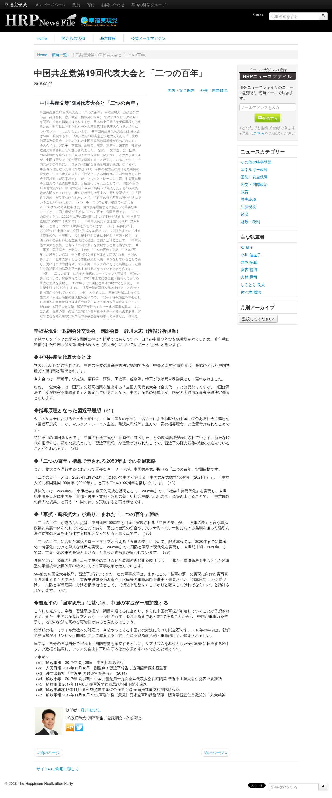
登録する (270, 118)
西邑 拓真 (249, 262)
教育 (244, 191)
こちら (259, 133)
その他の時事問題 (256, 162)
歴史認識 (248, 199)
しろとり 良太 (253, 284)
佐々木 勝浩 (251, 292)
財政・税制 (250, 221)
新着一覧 (59, 54)
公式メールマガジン (148, 38)
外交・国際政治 (213, 90)
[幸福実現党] (99, 20)
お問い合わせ (112, 4)
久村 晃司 (249, 277)
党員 (76, 4)
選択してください (257, 319)
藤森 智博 (249, 269)
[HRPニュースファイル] (41, 18)
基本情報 (108, 38)
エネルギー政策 (254, 169)
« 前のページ (48, 752)
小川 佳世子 (251, 254)
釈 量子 (247, 247)
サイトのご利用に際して (58, 768)
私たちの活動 (73, 38)
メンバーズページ (50, 4)
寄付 (91, 4)
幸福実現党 (16, 4)
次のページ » (216, 752)
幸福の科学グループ (148, 4)
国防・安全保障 (181, 90)
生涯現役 (248, 206)
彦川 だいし (91, 709)
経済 (244, 214)
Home (42, 38)
